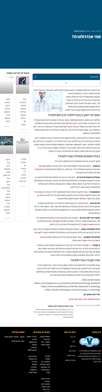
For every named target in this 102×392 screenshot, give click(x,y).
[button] (35, 77)
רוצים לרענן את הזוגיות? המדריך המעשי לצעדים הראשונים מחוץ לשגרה (32, 364)
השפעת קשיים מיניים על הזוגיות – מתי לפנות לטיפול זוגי (45, 341)
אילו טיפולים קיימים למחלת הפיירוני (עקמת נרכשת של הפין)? (23, 112)
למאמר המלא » (22, 129)
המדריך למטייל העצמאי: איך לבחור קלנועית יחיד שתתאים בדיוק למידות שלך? (45, 364)
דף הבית (98, 31)
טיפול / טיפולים (90, 31)
